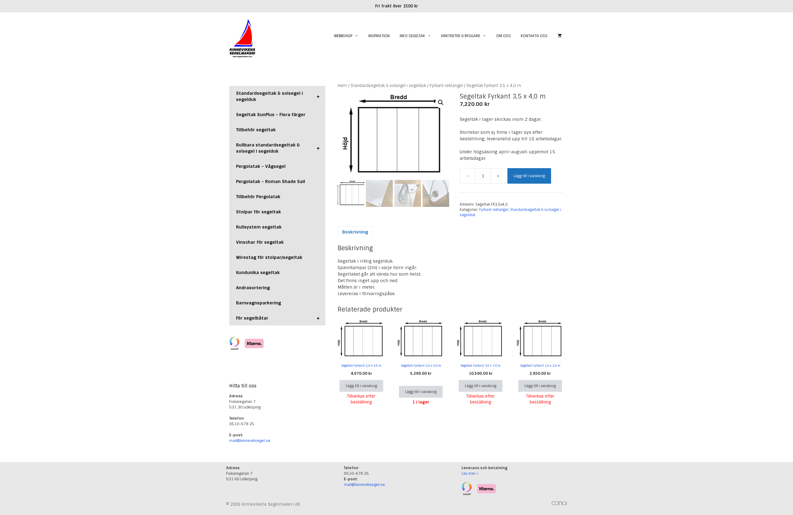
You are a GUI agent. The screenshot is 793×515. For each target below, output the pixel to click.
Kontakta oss (534, 35)
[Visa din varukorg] (560, 35)
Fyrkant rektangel (446, 85)
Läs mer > (470, 473)
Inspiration (379, 35)
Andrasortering (253, 287)
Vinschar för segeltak (260, 242)
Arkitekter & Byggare (460, 35)
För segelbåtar (278, 318)
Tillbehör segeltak (256, 130)
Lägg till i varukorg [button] (361, 385)
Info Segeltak (412, 35)
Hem (342, 85)
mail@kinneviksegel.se (249, 440)
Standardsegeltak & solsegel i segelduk (388, 85)
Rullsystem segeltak (259, 227)
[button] (440, 102)
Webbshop (343, 35)
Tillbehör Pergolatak (258, 196)
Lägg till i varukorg (529, 175)
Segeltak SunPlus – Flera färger (270, 114)
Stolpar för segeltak (258, 212)
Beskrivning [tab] (355, 232)
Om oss (503, 35)
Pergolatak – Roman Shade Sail (270, 181)
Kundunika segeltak (258, 272)
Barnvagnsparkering (258, 303)
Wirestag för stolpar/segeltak (269, 257)
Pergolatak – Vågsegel (261, 166)
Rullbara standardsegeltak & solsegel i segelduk (278, 148)
